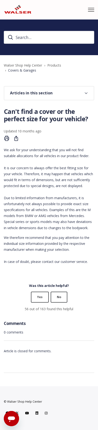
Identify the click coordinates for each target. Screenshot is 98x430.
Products (54, 65)
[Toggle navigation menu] (91, 10)
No (59, 297)
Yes (40, 297)
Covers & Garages (22, 70)
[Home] (18, 10)
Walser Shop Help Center (23, 65)
